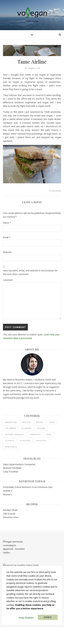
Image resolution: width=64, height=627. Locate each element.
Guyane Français (14, 434)
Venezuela (11, 447)
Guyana (41, 428)
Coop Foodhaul (10, 471)
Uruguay (41, 440)
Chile (52, 422)
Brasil (40, 422)
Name (7, 222)
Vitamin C (7, 494)
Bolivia (26, 422)
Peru (49, 434)
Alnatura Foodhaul (12, 467)
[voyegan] (32, 12)
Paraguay (35, 434)
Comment (8, 279)
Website (7, 252)
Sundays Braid (10, 509)
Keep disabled (26, 617)
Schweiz (9, 440)
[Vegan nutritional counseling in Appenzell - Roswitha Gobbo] (32, 549)
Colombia (10, 428)
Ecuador (26, 428)
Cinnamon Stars (11, 517)
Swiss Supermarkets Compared (19, 464)
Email (6, 237)
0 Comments (55, 190)
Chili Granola (9, 513)
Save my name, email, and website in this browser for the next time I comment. (30, 272)
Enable (48, 617)
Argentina (11, 422)
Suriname (25, 440)
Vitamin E (7, 490)
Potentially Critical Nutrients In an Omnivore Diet (28, 487)
